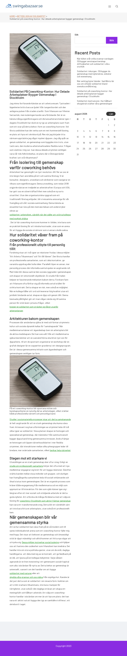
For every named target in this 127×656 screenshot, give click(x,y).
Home (12, 16)
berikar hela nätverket (60, 450)
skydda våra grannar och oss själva (26, 577)
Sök (76, 34)
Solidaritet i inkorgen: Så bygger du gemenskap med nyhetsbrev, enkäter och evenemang (94, 74)
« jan (111, 114)
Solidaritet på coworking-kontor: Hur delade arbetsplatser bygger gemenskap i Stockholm (94, 94)
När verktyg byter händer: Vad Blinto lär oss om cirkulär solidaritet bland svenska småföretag (95, 84)
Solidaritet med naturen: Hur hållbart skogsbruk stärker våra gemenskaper (94, 102)
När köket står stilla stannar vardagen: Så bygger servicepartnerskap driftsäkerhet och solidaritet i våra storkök (95, 62)
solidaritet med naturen (21, 573)
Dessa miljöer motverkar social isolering (40, 542)
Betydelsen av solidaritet (31, 16)
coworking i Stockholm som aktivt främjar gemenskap (45, 500)
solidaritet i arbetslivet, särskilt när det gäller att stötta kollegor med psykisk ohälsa (40, 216)
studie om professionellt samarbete (26, 466)
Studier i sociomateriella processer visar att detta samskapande (40, 419)
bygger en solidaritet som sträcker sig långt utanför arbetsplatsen (34, 308)
